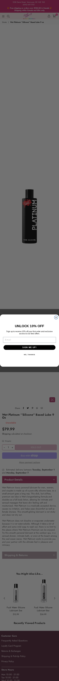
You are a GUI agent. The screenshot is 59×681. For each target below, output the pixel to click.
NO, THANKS (29, 354)
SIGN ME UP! (29, 347)
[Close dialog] (56, 317)
